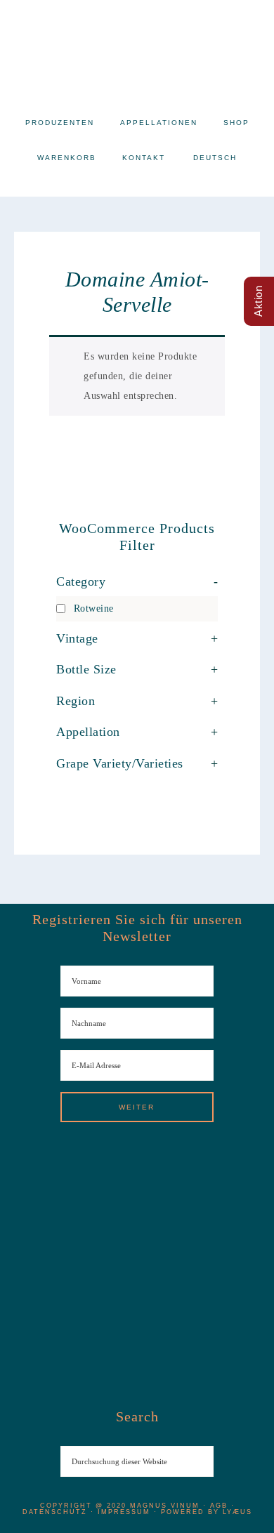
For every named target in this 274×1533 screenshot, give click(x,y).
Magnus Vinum (137, 49)
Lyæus (237, 1511)
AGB (219, 1505)
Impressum (124, 1511)
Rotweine (94, 608)
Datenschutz (54, 1511)
